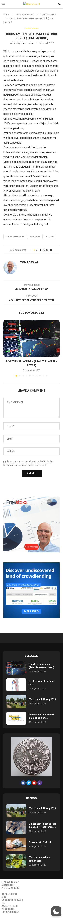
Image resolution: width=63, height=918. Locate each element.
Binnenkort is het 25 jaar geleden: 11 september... (42, 825)
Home (6, 14)
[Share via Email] (51, 250)
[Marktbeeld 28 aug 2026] (16, 701)
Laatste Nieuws (48, 14)
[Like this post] (37, 250)
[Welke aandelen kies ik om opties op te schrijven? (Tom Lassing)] (16, 718)
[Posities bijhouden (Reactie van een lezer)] (31, 338)
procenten (34, 236)
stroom (50, 236)
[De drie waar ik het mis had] (16, 684)
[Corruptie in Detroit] (16, 844)
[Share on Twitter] (44, 250)
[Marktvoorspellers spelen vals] (16, 861)
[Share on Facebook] (40, 250)
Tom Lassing (27, 43)
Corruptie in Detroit (40, 842)
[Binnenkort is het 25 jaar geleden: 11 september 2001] (16, 827)
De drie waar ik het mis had (41, 682)
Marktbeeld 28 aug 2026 (42, 699)
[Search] (59, 4)
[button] (6, 348)
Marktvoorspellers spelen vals (39, 859)
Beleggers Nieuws (25, 14)
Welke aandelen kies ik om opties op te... (41, 716)
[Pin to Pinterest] (47, 250)
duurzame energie (15, 236)
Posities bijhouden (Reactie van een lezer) (31, 363)
